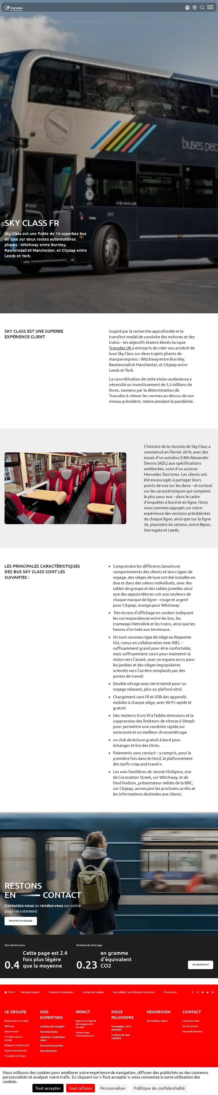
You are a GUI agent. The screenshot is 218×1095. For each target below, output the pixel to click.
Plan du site (170, 992)
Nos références (48, 1051)
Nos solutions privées (51, 1045)
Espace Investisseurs (16, 1050)
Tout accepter (48, 1088)
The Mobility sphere (157, 1021)
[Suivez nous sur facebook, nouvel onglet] (198, 992)
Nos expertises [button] (51, 1014)
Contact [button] (191, 1011)
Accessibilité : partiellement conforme (134, 992)
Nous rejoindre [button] (122, 1014)
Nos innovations (48, 1031)
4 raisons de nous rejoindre (120, 1037)
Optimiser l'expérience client (52, 1039)
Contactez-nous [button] (190, 1021)
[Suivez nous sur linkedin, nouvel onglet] (203, 992)
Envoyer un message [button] (20, 921)
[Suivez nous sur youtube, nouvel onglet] (207, 992)
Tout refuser (80, 1088)
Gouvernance (12, 1031)
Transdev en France (15, 1056)
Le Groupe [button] (15, 1011)
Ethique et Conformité (17, 1045)
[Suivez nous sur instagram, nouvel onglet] (212, 992)
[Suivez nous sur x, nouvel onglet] (193, 992)
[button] (187, 7)
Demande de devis (192, 1031)
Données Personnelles (61, 992)
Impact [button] (83, 1011)
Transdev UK (120, 348)
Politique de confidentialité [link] (159, 1088)
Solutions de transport (52, 1026)
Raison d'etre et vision (16, 1021)
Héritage (9, 1026)
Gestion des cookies (93, 992)
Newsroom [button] (158, 1011)
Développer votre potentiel (121, 1028)
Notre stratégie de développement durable (86, 1024)
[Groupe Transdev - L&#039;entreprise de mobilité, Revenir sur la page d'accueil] (14, 8)
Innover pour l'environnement (85, 1034)
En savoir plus (201, 964)
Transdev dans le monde (14, 1038)
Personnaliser (113, 1088)
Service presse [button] (190, 1026)
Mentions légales (30, 992)
